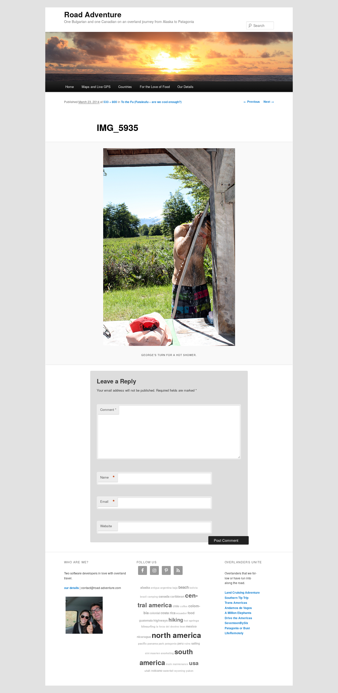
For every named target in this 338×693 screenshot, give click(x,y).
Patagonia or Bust (237, 628)
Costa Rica (168, 612)
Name (107, 477)
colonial (154, 613)
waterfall (168, 670)
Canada (164, 596)
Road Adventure (92, 14)
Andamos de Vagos (238, 608)
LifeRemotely (234, 633)
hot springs (191, 620)
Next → (269, 101)
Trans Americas (236, 602)
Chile (176, 606)
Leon (182, 626)
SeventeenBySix (236, 623)
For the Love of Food (155, 86)
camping (152, 596)
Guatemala (146, 620)
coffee (184, 606)
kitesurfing (148, 626)
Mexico (191, 626)
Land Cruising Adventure (242, 592)
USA (193, 663)
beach (183, 587)
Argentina (166, 587)
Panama (152, 643)
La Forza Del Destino (167, 626)
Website (106, 526)
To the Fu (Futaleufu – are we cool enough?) (151, 102)
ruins (187, 643)
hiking (176, 619)
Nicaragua (144, 636)
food (191, 612)
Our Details (185, 86)
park (161, 643)
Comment (108, 409)
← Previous (251, 101)
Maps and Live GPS (96, 86)
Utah (147, 670)
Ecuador (181, 613)
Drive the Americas (238, 618)
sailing (195, 643)
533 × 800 (110, 102)
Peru (180, 643)
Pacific (142, 643)
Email (107, 501)
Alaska (145, 587)
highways (160, 620)
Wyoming (179, 670)
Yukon (189, 670)
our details (71, 588)
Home (69, 86)
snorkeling (167, 653)
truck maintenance (177, 664)
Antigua (155, 587)
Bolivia (194, 587)
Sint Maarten (152, 653)
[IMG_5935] (169, 247)
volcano (156, 670)
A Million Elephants (238, 612)
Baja (175, 587)
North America (176, 635)
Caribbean (177, 596)
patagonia (171, 643)
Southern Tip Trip (236, 597)
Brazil (143, 596)
